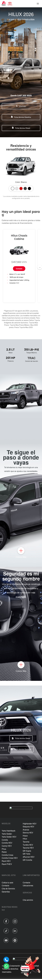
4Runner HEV (28, 856)
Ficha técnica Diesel (22, 738)
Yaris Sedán (7, 833)
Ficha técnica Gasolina (22, 117)
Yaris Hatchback (8, 830)
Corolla (5, 839)
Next (39, 267)
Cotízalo (19, 268)
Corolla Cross (7, 855)
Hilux (25, 838)
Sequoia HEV (28, 826)
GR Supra (27, 850)
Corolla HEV (7, 842)
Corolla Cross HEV (10, 858)
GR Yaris (26, 853)
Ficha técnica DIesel (22, 128)
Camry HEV (7, 845)
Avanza (26, 829)
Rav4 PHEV (7, 864)
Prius (4, 849)
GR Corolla (27, 860)
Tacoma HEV (28, 847)
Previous (2, 267)
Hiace (25, 835)
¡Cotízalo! (22, 106)
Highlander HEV (29, 823)
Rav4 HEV (6, 861)
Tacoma (26, 841)
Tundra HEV (28, 844)
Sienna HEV (28, 832)
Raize (4, 852)
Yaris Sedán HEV (9, 836)
